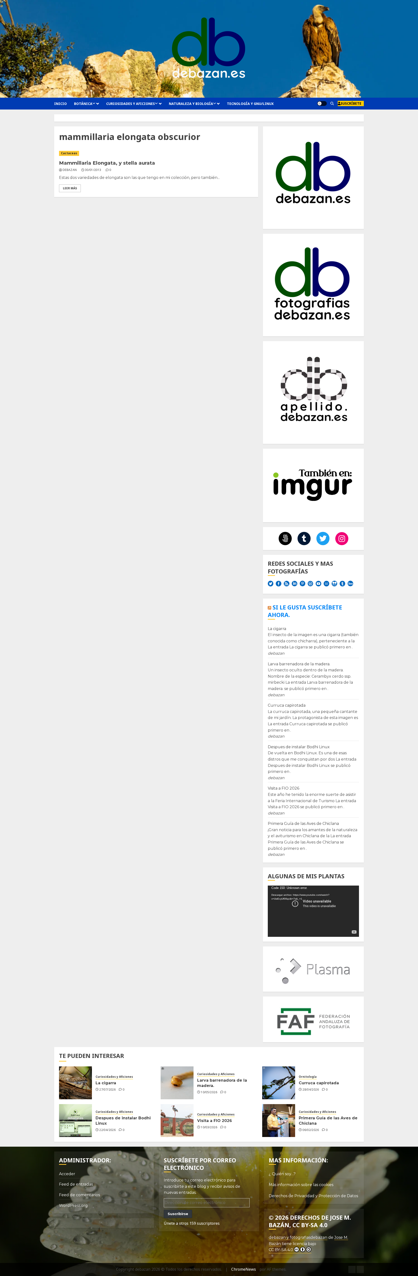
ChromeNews (243, 1269)
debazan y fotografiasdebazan (298, 1237)
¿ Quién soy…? (282, 1174)
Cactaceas (69, 153)
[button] (332, 103)
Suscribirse (178, 1214)
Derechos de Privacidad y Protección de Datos (313, 1196)
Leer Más (70, 188)
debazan (70, 170)
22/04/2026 (107, 1130)
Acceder (67, 1174)
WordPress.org (73, 1205)
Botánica (83, 103)
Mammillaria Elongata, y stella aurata (107, 163)
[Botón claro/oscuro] (322, 103)
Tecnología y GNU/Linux (250, 103)
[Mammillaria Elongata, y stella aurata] (156, 153)
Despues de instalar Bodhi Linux (299, 747)
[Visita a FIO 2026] (177, 1120)
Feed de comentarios (79, 1195)
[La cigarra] (75, 1082)
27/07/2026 (107, 1090)
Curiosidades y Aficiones (130, 103)
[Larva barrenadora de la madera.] (177, 1082)
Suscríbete (351, 103)
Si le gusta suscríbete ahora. (305, 611)
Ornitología (308, 1077)
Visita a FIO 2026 (283, 788)
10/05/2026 (209, 1092)
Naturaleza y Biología (191, 103)
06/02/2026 (310, 1130)
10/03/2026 (209, 1127)
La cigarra (277, 628)
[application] (313, 911)
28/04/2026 (310, 1090)
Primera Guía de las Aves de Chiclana (303, 823)
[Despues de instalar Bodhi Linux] (75, 1120)
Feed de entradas (76, 1184)
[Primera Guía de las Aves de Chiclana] (278, 1120)
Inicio (60, 103)
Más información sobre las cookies (301, 1184)
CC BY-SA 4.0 (281, 1249)
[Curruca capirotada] (278, 1082)
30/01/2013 (93, 170)
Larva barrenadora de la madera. (299, 664)
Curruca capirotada (287, 705)
